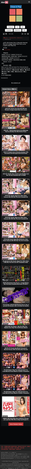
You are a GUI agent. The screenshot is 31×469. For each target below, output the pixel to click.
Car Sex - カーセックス (22, 56)
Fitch (3, 63)
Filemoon (17, 30)
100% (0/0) (11, 34)
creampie (5, 71)
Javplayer (9, 30)
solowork (4, 73)
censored (28, 69)
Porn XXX (18, 449)
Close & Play (16, 6)
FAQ (2, 446)
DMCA (28, 446)
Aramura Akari (8, 75)
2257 (2, 448)
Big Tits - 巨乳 (14, 56)
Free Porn (12, 449)
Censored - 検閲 (5, 58)
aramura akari (16, 69)
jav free (16, 448)
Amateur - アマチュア (6, 54)
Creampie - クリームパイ (14, 58)
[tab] (9, 89)
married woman (19, 71)
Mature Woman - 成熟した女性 (19, 59)
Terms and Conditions (10, 446)
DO (22, 27)
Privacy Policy (22, 446)
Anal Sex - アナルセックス (16, 54)
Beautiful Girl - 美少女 (6, 56)
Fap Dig (22, 448)
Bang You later (8, 448)
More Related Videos (16, 424)
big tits (22, 69)
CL (17, 27)
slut (25, 71)
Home (6, 37)
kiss (13, 71)
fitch (9, 71)
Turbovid (10, 27)
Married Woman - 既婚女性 (7, 59)
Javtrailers (4, 449)
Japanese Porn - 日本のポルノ (16, 37)
